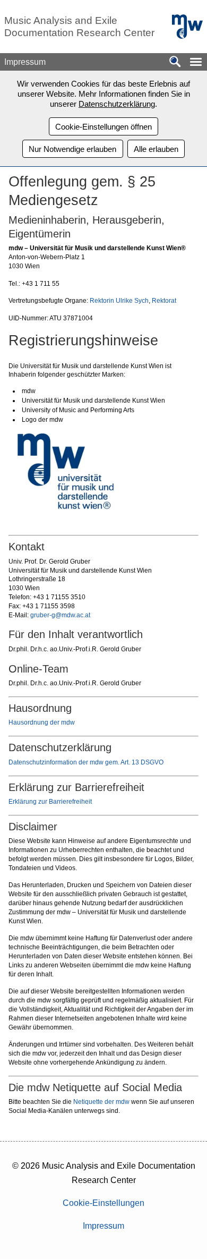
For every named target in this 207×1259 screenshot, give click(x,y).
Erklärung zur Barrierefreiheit (50, 801)
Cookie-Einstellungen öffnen (103, 126)
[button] (196, 61)
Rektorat (164, 300)
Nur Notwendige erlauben (72, 149)
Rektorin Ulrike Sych (119, 300)
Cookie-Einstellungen (103, 1202)
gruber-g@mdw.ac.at (60, 615)
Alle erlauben (156, 149)
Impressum (103, 1225)
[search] (175, 62)
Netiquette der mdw (101, 1101)
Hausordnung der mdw (41, 722)
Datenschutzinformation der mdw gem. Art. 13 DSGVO (85, 762)
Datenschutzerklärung (117, 103)
